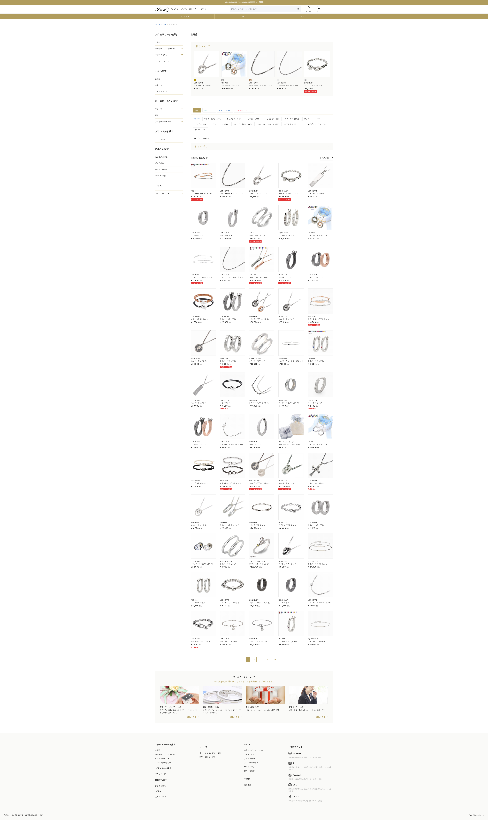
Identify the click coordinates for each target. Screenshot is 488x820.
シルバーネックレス (286, 319)
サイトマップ (249, 767)
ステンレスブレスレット (314, 85)
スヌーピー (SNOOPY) (257, 561)
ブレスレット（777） (312, 119)
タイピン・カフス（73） (317, 124)
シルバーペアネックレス (231, 85)
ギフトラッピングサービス (210, 753)
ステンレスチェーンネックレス (232, 444)
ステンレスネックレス (203, 85)
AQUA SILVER (283, 233)
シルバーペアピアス (286, 235)
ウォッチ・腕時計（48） (243, 124)
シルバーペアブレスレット (201, 277)
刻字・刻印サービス (208, 757)
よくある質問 (249, 759)
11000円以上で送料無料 (244, 2)
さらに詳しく (201, 146)
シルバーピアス (197, 235)
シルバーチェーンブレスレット (290, 361)
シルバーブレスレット (258, 525)
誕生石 (157, 79)
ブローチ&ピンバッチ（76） (268, 124)
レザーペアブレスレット (200, 319)
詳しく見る (191, 717)
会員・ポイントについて (254, 750)
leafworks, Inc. (479, 815)
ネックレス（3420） (235, 119)
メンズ (303, 16)
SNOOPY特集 (160, 176)
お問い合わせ (249, 771)
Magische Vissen (226, 561)
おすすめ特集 (160, 786)
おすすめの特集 (161, 157)
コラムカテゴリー (162, 797)
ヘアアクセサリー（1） (293, 124)
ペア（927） (209, 110)
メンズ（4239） (225, 110)
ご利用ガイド (249, 754)
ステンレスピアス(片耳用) (288, 403)
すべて (197, 110)
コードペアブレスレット (200, 483)
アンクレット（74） (220, 124)
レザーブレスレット (228, 403)
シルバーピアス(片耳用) (288, 641)
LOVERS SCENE (255, 358)
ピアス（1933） (254, 119)
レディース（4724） (244, 110)
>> (275, 659)
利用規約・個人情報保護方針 (14, 815)
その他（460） (200, 130)
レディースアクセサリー (165, 754)
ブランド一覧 (160, 139)
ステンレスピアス (315, 403)
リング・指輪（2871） (213, 119)
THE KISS (224, 83)
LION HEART (198, 83)
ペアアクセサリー (162, 759)
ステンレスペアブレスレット (319, 319)
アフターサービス (251, 763)
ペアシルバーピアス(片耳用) (202, 564)
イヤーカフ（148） (292, 119)
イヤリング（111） (272, 119)
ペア (244, 16)
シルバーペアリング (257, 235)
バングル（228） (201, 124)
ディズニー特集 (161, 169)
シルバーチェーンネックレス (260, 85)
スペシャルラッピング (286, 442)
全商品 (157, 750)
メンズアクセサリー (163, 763)
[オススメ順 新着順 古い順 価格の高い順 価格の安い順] (326, 157)
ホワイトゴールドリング (259, 564)
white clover (312, 316)
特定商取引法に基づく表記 (34, 815)
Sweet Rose (195, 275)
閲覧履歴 (247, 785)
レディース (184, 16)
